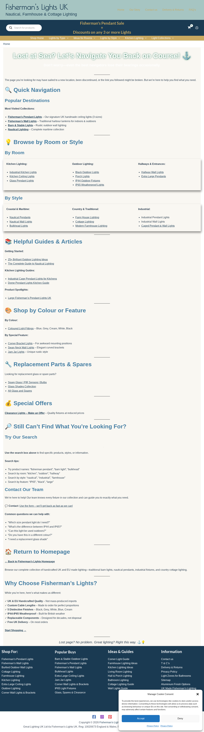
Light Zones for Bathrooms (176, 675)
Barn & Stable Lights (20, 125)
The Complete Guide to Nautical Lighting (31, 263)
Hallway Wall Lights (152, 172)
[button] (197, 694)
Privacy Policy (153, 726)
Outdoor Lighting (11, 688)
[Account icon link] (196, 27)
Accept (140, 718)
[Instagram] (102, 717)
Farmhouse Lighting (13, 675)
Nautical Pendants (20, 217)
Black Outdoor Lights (87, 172)
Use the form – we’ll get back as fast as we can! (46, 506)
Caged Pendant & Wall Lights (158, 225)
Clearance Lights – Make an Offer (25, 413)
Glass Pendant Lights (22, 180)
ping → (22, 630)
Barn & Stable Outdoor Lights (71, 659)
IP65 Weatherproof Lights (89, 184)
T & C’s (165, 663)
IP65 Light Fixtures (65, 688)
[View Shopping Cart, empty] (189, 28)
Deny (180, 718)
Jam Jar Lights (16, 352)
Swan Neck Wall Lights (21, 347)
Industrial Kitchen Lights (23, 172)
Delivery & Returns (171, 667)
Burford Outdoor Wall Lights (17, 667)
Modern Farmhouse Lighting (91, 225)
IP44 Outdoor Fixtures (87, 180)
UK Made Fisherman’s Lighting (178, 688)
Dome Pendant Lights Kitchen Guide (28, 283)
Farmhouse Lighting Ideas (122, 663)
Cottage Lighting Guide (121, 684)
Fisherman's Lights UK (37, 7)
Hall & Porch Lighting (120, 675)
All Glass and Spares (20, 390)
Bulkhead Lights (19, 225)
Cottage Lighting (84, 221)
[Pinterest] (110, 717)
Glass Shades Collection (22, 386)
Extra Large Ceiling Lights (16, 684)
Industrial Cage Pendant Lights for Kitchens (32, 278)
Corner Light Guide (118, 659)
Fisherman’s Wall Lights (22, 121)
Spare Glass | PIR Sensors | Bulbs (27, 382)
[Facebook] (94, 717)
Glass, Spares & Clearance (70, 692)
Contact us (167, 659)
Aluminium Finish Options (175, 684)
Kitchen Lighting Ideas (120, 667)
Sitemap (166, 680)
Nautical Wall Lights (21, 221)
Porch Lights (82, 176)
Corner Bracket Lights (20, 343)
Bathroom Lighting (118, 680)
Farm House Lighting (87, 217)
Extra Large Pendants (153, 176)
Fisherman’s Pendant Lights (25, 117)
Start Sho (10, 630)
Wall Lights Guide (118, 688)
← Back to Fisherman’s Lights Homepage (30, 561)
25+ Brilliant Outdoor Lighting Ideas (28, 259)
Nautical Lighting (18, 129)
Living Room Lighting (120, 671)
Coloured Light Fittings (21, 328)
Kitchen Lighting (11, 680)
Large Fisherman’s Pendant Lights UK (29, 298)
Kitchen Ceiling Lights (22, 176)
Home (6, 44)
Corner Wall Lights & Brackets (18, 692)
